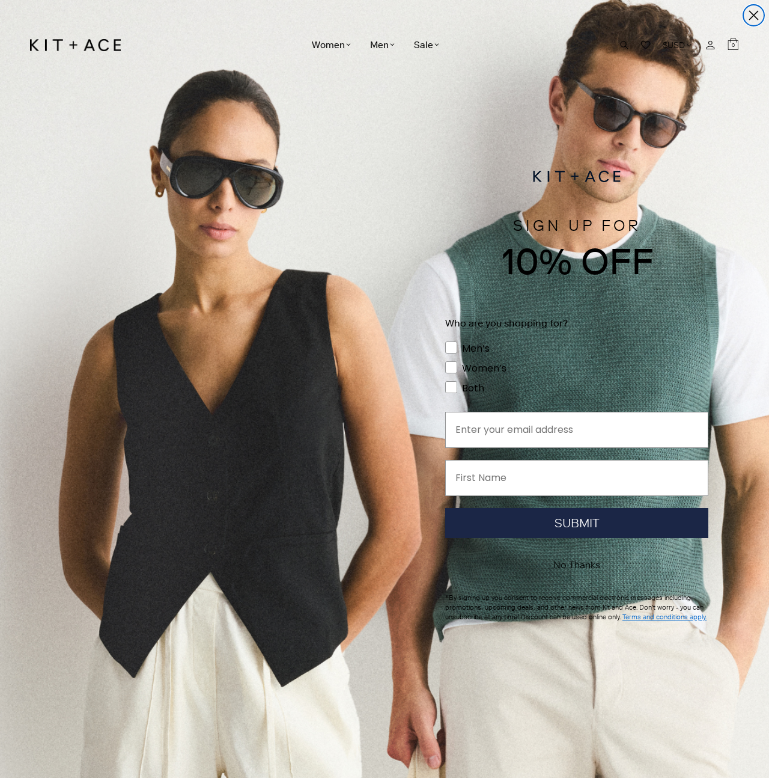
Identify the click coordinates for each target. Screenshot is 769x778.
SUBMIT (577, 523)
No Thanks (576, 565)
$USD (678, 45)
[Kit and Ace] (79, 45)
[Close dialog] (753, 15)
